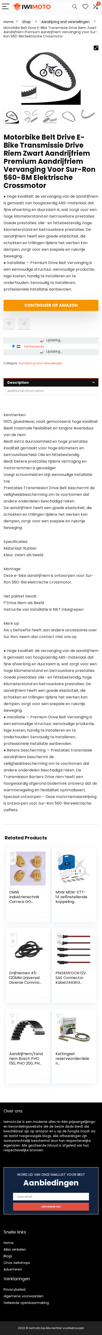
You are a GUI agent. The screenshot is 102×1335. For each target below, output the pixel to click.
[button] (96, 48)
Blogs (8, 1256)
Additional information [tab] (25, 390)
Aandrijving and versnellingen (65, 21)
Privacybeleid (14, 1289)
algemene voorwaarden (23, 1296)
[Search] (74, 6)
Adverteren (13, 1269)
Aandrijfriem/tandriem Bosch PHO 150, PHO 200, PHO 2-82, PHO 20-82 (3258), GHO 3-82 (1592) (26, 1065)
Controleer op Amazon (51, 305)
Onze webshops (17, 1262)
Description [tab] (18, 382)
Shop (26, 21)
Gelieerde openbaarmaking (26, 1302)
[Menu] (5, 6)
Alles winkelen (15, 1249)
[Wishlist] (85, 7)
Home (9, 21)
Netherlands (34, 346)
